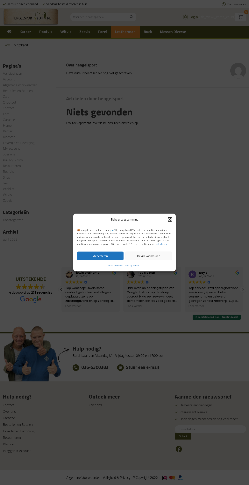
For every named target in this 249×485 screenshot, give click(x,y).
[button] (170, 219)
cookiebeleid (160, 244)
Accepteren (100, 255)
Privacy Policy (115, 265)
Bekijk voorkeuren (148, 255)
